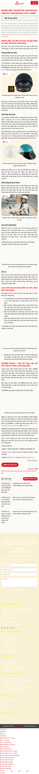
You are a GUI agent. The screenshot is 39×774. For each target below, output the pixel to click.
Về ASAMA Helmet (9, 700)
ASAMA (7, 438)
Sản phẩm (3, 736)
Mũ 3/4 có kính (4, 747)
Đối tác (2, 733)
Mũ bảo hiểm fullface (9, 652)
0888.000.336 (11, 457)
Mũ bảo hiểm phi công (10, 643)
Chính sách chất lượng (10, 665)
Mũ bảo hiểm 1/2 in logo (10, 636)
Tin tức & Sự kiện (8, 705)
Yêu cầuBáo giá (34, 3)
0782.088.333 (12, 615)
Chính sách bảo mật (9, 661)
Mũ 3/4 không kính (5, 749)
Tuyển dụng (6, 707)
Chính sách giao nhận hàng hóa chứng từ (16, 669)
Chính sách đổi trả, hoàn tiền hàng (14, 667)
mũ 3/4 (9, 425)
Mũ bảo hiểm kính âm (10, 645)
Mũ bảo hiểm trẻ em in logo (11, 647)
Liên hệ (5, 709)
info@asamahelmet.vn (27, 457)
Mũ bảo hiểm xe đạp (9, 650)
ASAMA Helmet (19, 726)
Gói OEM (6, 703)
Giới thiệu (3, 731)
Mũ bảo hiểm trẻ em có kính (8, 753)
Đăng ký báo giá (10, 465)
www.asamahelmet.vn (15, 624)
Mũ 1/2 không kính (5, 742)
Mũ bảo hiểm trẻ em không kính (10, 755)
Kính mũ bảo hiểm (8, 641)
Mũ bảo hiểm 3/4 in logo (10, 639)
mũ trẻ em (26, 425)
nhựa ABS (16, 120)
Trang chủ (3, 729)
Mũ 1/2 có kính (4, 740)
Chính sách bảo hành (9, 663)
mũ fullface (15, 425)
